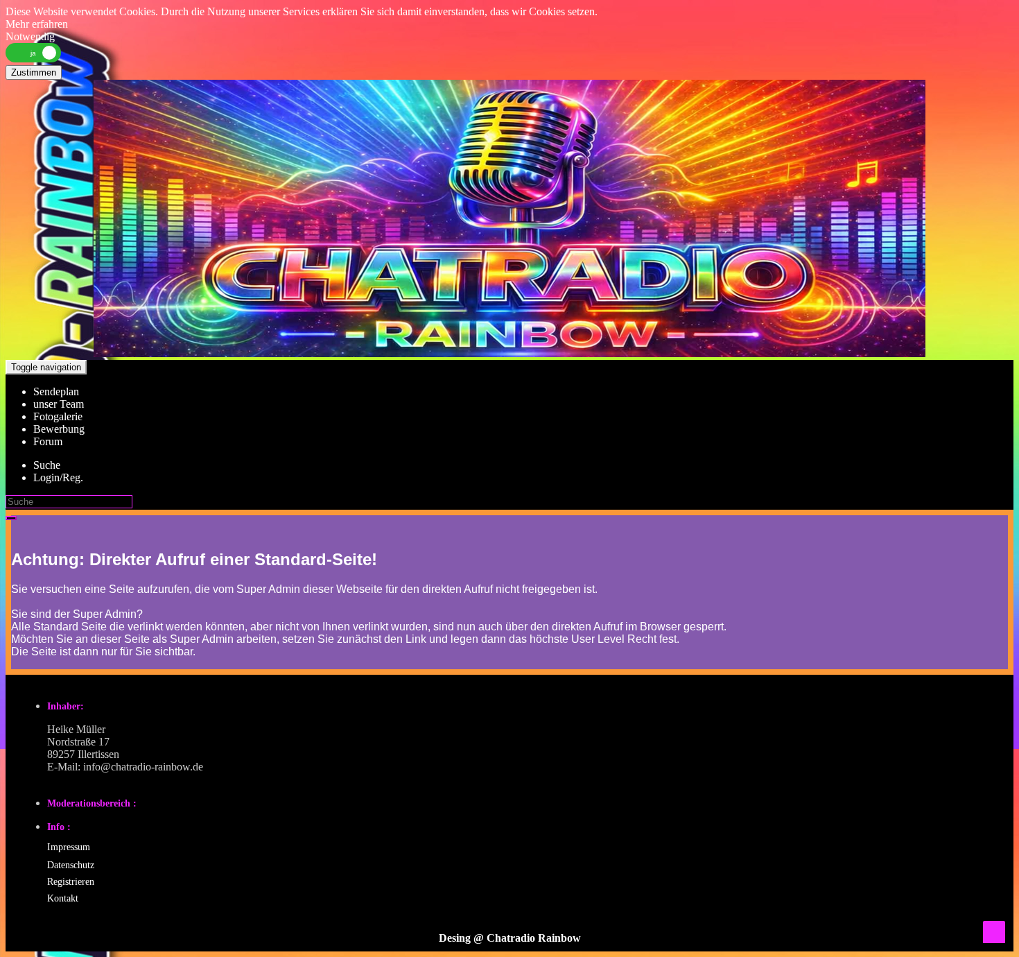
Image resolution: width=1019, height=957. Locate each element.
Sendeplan (56, 391)
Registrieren (70, 882)
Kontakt (62, 898)
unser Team (58, 404)
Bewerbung (59, 429)
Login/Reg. (58, 477)
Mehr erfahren (37, 24)
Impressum (68, 847)
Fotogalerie (57, 416)
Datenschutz (70, 865)
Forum (47, 441)
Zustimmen (33, 72)
